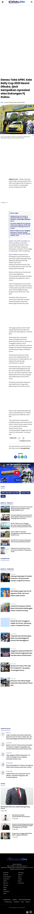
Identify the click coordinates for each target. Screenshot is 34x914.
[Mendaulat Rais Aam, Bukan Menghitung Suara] (17, 802)
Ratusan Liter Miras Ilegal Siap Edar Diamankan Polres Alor (21, 683)
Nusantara (6, 879)
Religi (4, 889)
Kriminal (5, 885)
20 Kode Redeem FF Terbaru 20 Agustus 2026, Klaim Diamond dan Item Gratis (19, 766)
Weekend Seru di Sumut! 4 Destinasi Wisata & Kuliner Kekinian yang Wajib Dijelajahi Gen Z (20, 218)
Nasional (5, 875)
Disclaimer (16, 902)
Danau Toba (23, 179)
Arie (2, 102)
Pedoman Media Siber (25, 899)
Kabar (5, 887)
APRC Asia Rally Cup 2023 (10, 493)
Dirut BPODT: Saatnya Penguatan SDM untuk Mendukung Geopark (21, 541)
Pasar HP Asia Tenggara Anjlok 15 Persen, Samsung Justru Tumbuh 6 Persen (20, 623)
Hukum (20, 879)
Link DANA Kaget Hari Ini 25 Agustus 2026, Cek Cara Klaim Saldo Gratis (20, 593)
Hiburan (20, 875)
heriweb (23, 907)
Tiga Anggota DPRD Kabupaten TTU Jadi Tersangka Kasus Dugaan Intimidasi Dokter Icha (18, 757)
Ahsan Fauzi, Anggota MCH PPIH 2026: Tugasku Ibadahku (22, 834)
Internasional (7, 877)
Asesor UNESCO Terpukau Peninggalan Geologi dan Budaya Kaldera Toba (21, 533)
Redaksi (15, 899)
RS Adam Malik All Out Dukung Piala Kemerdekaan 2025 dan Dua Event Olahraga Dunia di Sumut (20, 226)
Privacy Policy (8, 902)
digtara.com (13, 179)
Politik (5, 881)
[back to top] (30, 912)
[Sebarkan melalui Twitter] (18, 456)
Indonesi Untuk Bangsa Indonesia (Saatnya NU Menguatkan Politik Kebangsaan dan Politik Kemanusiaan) (22, 826)
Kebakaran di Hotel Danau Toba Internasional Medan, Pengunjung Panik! (21, 550)
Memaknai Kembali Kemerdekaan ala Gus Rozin (21, 815)
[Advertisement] (17, 22)
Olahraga (20, 872)
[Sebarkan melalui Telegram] (25, 456)
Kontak (27, 902)
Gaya (19, 877)
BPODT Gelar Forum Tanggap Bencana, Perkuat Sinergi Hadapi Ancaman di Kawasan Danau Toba (20, 233)
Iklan (22, 902)
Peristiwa (5, 872)
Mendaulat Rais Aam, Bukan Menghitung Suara (15, 807)
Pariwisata (6, 891)
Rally (15, 181)
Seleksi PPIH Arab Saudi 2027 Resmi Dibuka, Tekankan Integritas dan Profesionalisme (18, 775)
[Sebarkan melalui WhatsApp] (22, 456)
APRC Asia (20, 241)
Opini (4, 893)
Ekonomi (5, 883)
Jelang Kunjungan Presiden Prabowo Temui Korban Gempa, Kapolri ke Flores (21, 578)
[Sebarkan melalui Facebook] (15, 456)
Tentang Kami (7, 899)
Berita (19, 881)
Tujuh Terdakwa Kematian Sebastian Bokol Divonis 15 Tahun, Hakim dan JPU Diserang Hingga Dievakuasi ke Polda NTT (19, 738)
